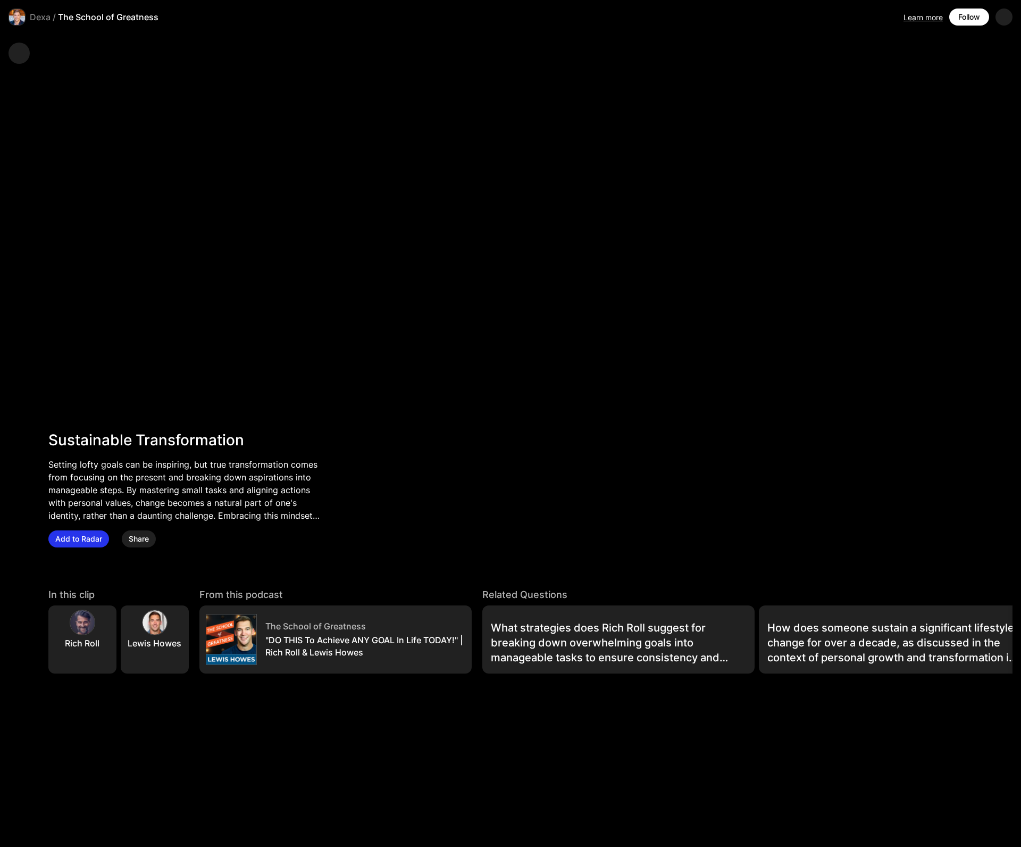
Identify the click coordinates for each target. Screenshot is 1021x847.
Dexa (40, 17)
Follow (969, 16)
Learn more (923, 17)
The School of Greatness (108, 17)
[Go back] (19, 53)
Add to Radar (78, 538)
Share (139, 538)
